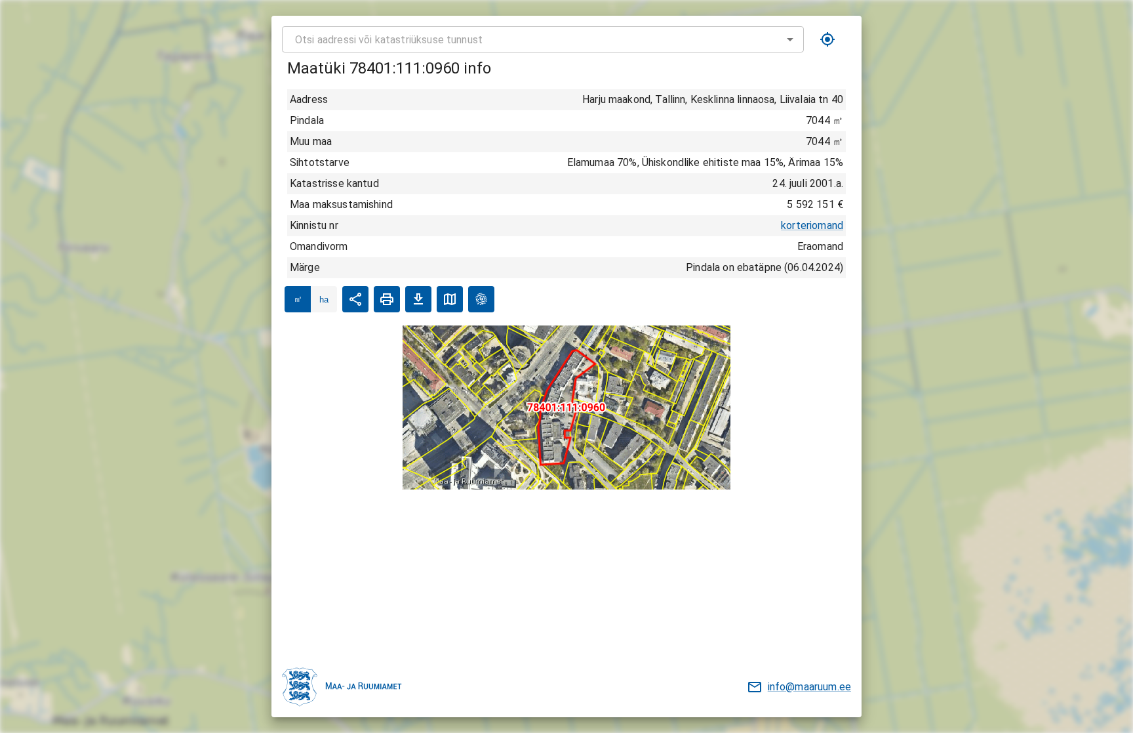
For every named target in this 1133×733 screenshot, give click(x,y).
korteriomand (812, 225)
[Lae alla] (418, 299)
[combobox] (543, 39)
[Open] (790, 39)
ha (323, 299)
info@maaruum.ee (809, 687)
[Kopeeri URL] (355, 299)
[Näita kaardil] (450, 299)
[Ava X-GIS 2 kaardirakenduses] (481, 299)
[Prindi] (387, 299)
